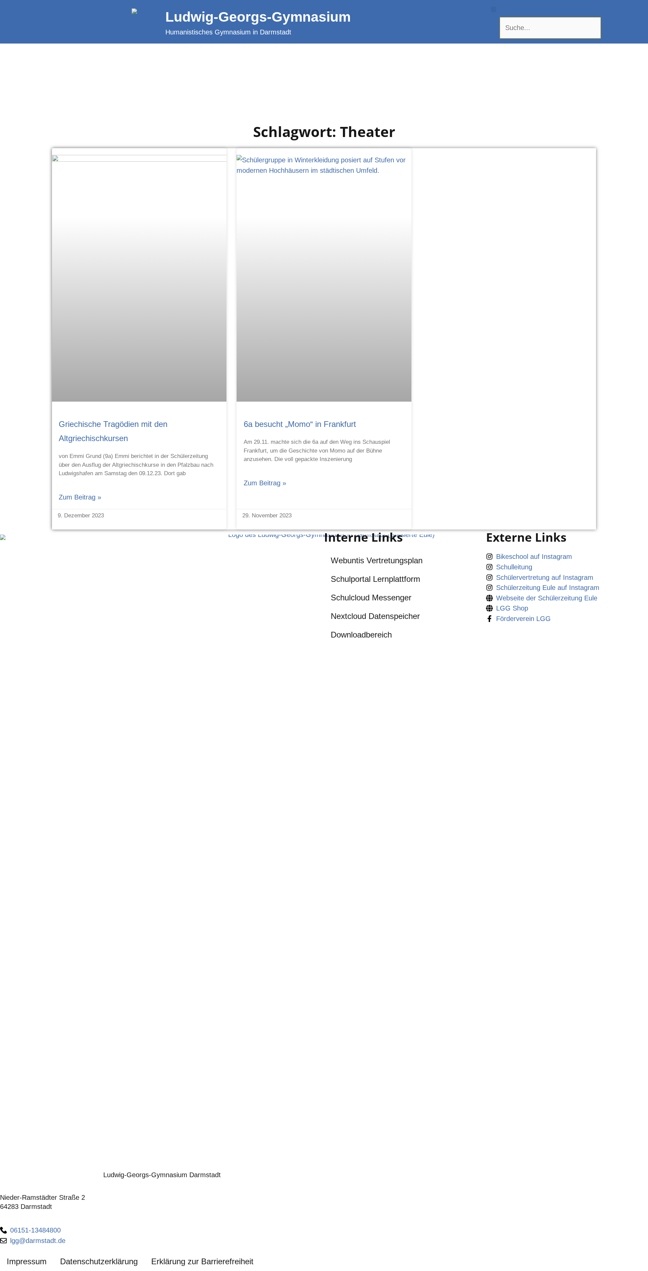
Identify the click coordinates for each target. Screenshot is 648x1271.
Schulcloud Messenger (371, 597)
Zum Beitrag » (80, 497)
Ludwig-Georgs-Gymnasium (258, 17)
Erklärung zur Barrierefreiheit (202, 1261)
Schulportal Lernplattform (375, 579)
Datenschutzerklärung (99, 1261)
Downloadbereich (361, 634)
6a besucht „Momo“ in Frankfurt (300, 424)
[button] (493, 9)
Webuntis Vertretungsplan (377, 560)
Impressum (27, 1261)
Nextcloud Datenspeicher (375, 616)
